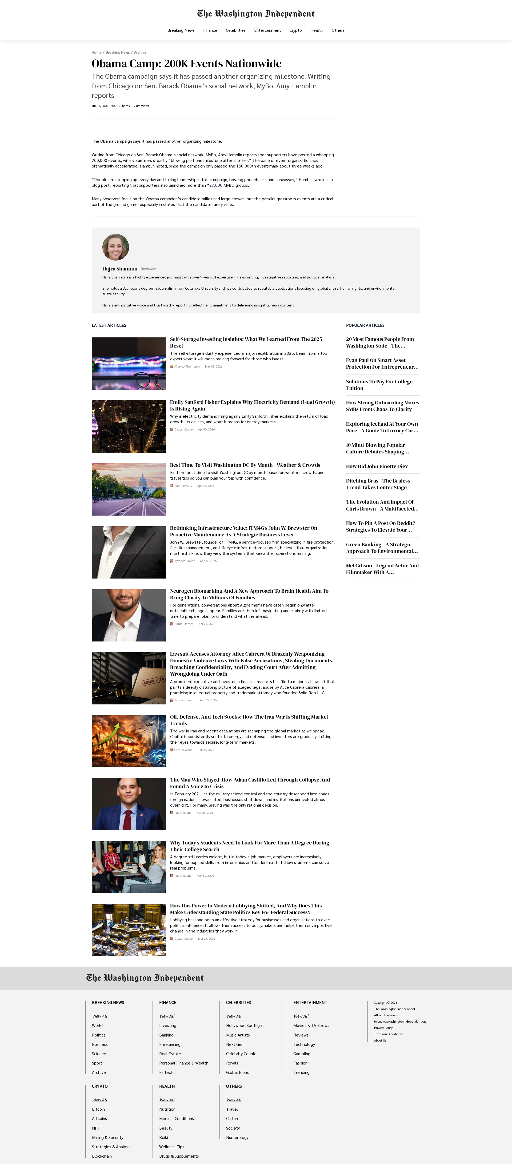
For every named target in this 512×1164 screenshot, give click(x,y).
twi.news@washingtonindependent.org (400, 1021)
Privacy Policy (383, 1028)
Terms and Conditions (388, 1034)
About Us (380, 1040)
